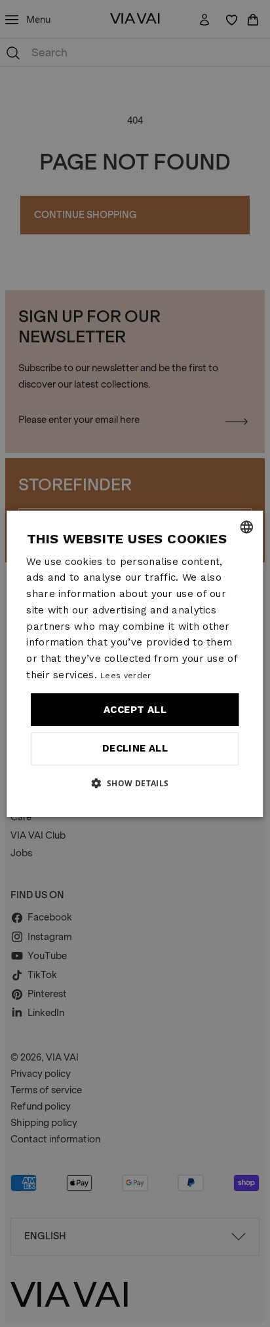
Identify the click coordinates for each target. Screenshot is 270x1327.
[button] (134, 783)
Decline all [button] (135, 748)
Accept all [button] (135, 710)
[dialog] (135, 664)
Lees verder (125, 675)
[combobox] (247, 527)
